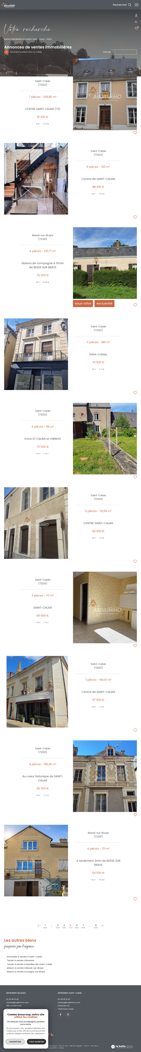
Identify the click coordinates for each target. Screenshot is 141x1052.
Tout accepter (36, 1041)
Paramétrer (15, 1041)
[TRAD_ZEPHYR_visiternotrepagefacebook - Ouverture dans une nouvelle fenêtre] (60, 1014)
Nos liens (94, 1046)
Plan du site (63, 1046)
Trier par (107, 52)
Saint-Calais (68, 1009)
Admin (87, 1046)
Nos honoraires (51, 1046)
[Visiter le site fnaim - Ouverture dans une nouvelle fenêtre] (49, 1036)
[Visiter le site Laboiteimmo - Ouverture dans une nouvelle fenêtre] (122, 1047)
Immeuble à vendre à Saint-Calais (24, 956)
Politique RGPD (51, 1048)
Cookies (61, 1048)
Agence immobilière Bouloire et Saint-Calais (24, 39)
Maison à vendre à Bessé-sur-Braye (25, 967)
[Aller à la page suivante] (102, 926)
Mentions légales (76, 1046)
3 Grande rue (64, 1005)
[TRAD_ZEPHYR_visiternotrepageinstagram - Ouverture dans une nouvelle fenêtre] (68, 1014)
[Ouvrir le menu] (136, 5)
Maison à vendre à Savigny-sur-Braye (26, 971)
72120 (60, 1009)
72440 (9, 1009)
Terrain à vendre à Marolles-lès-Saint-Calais (29, 964)
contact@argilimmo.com (17, 1002)
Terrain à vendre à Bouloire (20, 960)
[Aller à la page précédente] (39, 926)
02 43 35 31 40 (12, 999)
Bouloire (16, 1009)
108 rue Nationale (13, 1005)
